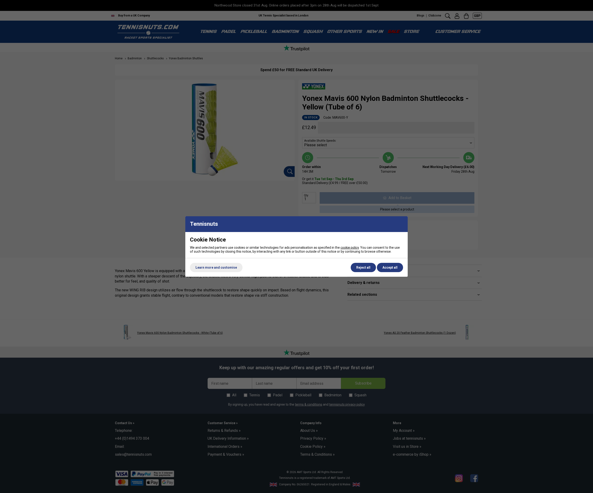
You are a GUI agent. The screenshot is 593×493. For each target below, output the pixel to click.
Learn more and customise (216, 267)
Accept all (389, 267)
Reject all (363, 267)
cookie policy (350, 247)
